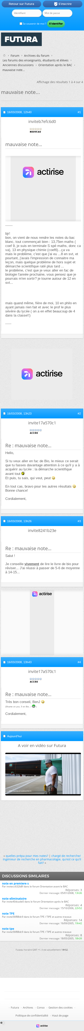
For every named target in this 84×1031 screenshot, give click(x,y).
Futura (15, 1007)
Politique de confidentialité (31, 1015)
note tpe (8, 929)
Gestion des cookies (61, 1007)
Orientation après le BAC (55, 65)
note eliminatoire (14, 898)
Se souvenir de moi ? (34, 23)
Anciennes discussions (18, 65)
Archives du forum (36, 55)
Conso (41, 1007)
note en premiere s (15, 883)
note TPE (8, 913)
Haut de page (60, 1015)
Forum (15, 55)
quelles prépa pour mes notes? (27, 856)
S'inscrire (63, 4)
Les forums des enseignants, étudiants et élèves (36, 60)
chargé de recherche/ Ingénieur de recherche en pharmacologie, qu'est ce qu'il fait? (42, 859)
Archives (28, 1007)
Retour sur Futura (21, 4)
